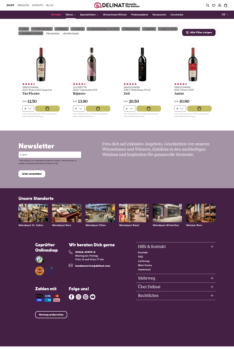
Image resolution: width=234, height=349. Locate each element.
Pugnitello (150, 29)
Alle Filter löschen (71, 33)
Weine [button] (70, 14)
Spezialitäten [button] (88, 14)
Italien (25, 29)
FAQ (140, 256)
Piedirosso (62, 29)
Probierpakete (139, 14)
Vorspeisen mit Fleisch (32, 33)
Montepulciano (132, 29)
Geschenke (176, 14)
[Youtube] (92, 296)
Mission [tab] (23, 5)
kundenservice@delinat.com (92, 265)
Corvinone (78, 29)
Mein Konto (145, 265)
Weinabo (56, 14)
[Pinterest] (85, 296)
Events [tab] (37, 5)
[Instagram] (78, 296)
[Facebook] (71, 296)
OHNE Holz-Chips (43, 29)
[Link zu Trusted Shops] (39, 260)
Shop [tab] (10, 5)
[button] (208, 5)
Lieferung (143, 261)
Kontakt (143, 252)
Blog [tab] (50, 5)
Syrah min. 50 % (169, 29)
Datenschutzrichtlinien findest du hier (42, 163)
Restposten (159, 14)
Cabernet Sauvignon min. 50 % (104, 29)
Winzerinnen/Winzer (115, 14)
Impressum (144, 269)
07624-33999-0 (85, 252)
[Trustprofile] (45, 270)
